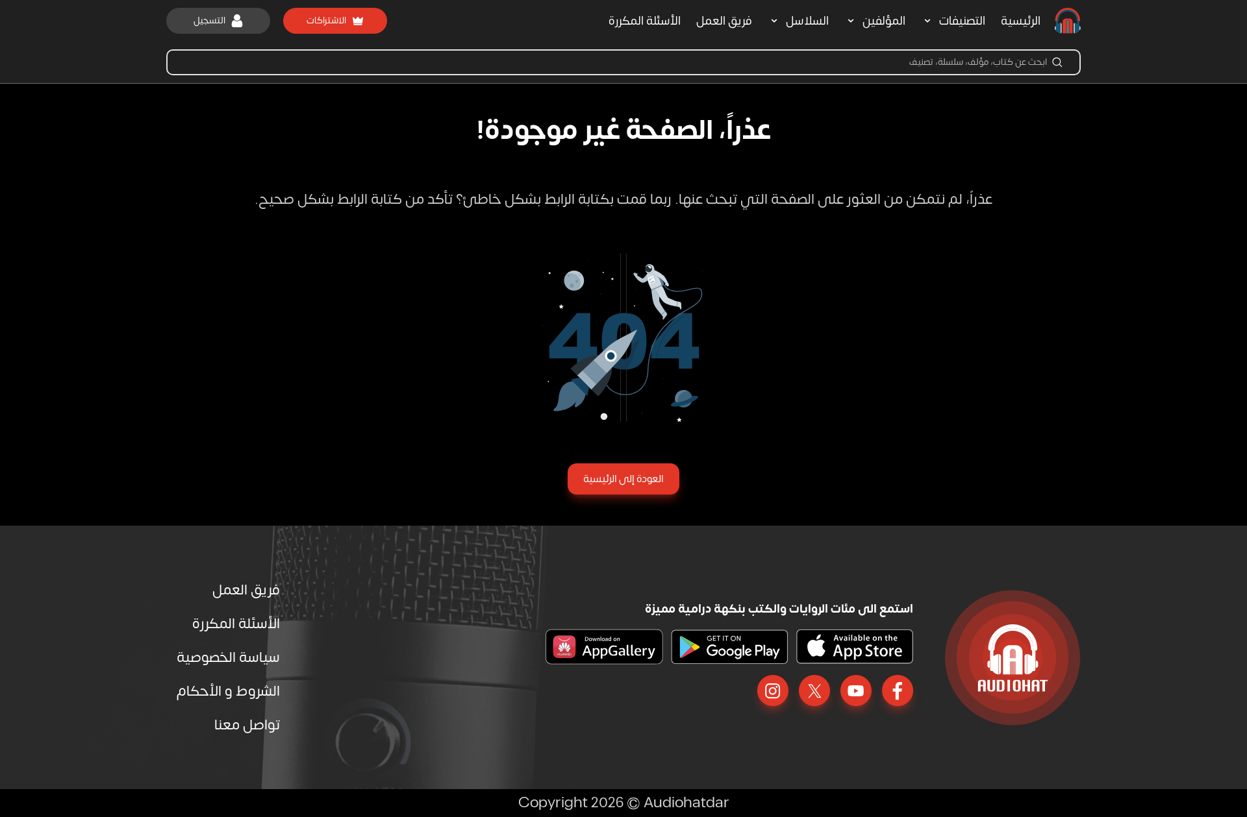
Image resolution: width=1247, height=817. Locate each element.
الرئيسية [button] (1020, 21)
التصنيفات (962, 21)
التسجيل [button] (209, 20)
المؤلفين (884, 21)
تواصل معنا (247, 725)
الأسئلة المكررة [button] (645, 21)
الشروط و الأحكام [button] (228, 691)
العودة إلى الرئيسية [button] (623, 478)
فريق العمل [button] (724, 21)
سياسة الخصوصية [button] (228, 657)
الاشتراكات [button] (326, 20)
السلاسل (807, 21)
